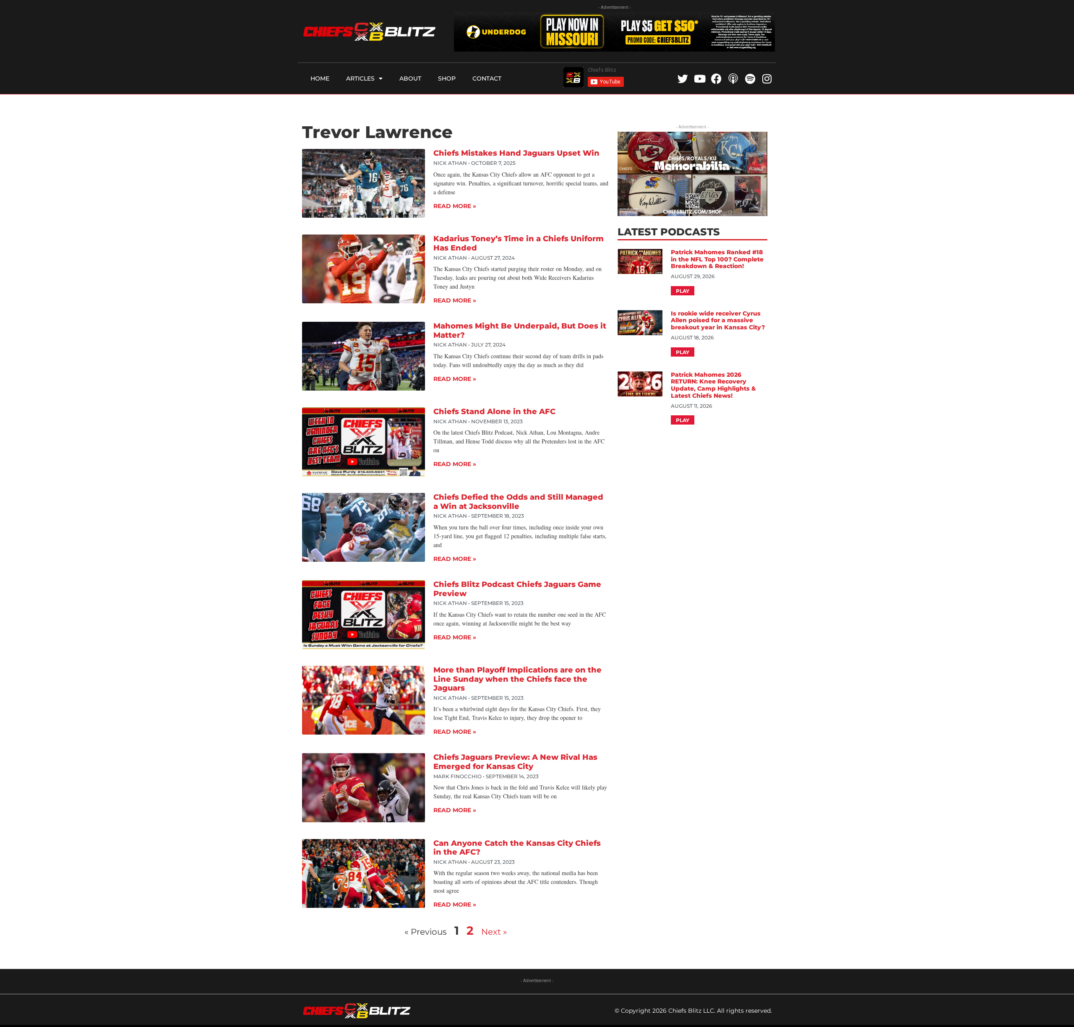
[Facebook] (716, 78)
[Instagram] (766, 78)
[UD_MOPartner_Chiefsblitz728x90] (614, 48)
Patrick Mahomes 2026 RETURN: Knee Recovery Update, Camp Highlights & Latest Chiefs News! (713, 385)
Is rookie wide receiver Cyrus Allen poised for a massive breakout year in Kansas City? (718, 320)
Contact (486, 78)
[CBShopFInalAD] (692, 213)
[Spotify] (750, 78)
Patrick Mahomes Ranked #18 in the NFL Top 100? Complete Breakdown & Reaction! (717, 259)
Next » (494, 932)
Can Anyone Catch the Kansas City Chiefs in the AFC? (517, 848)
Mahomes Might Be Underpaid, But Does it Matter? (519, 330)
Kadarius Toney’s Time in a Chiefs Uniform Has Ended (518, 243)
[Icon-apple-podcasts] (733, 78)
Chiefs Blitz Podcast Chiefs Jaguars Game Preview (517, 589)
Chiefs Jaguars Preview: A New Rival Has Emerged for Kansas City (515, 762)
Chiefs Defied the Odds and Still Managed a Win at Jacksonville (518, 502)
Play (682, 291)
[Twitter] (683, 78)
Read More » (454, 206)
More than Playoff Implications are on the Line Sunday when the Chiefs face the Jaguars (517, 679)
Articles (360, 78)
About (410, 78)
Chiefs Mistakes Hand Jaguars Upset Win (516, 153)
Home (319, 78)
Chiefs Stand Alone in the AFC (494, 411)
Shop (447, 78)
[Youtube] (699, 78)
